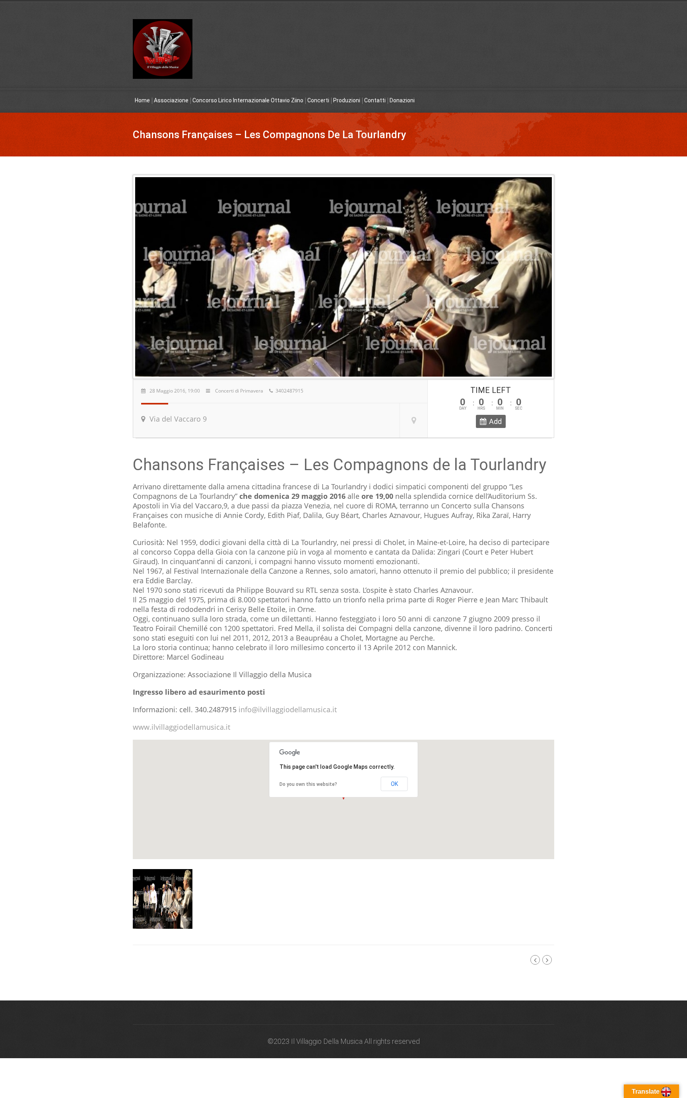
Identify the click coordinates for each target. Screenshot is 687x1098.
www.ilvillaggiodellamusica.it (181, 727)
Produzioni (346, 100)
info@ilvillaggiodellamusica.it (288, 709)
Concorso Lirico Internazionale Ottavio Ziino (247, 100)
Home (142, 100)
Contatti (375, 100)
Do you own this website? (308, 784)
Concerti (318, 100)
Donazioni (402, 100)
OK (394, 784)
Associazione (171, 100)
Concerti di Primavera (239, 390)
